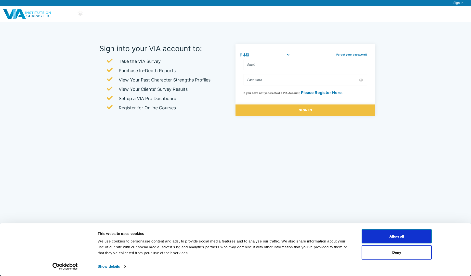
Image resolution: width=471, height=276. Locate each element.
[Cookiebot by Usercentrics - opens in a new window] (65, 266)
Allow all (396, 236)
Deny (396, 252)
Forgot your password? (351, 54)
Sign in (458, 3)
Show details (109, 266)
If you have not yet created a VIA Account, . (293, 92)
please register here (321, 92)
